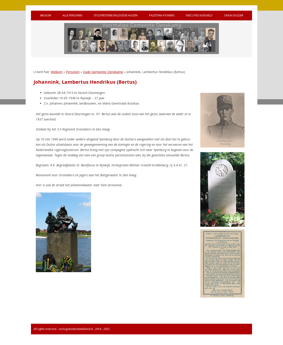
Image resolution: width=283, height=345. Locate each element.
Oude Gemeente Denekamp (103, 72)
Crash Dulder (233, 15)
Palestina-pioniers (161, 15)
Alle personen (72, 15)
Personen (73, 72)
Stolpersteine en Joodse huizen (116, 15)
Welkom (45, 15)
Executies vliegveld (199, 15)
